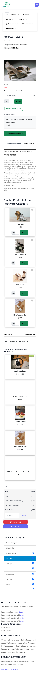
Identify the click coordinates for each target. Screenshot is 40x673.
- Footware (20, 579)
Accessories (15, 45)
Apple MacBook (20, 371)
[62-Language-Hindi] (20, 388)
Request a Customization (10, 670)
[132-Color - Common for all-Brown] (20, 463)
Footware (23, 45)
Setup (15, 15)
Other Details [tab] (29, 143)
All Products (10, 548)
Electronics (20, 558)
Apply (24, 515)
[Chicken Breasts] (20, 413)
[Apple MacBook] (20, 362)
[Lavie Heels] (20, 215)
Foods (20, 584)
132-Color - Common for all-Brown (20, 472)
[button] (37, 5)
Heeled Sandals (20, 254)
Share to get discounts (15, 133)
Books (20, 569)
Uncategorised (20, 553)
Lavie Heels (20, 224)
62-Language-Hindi (20, 396)
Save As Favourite (14, 109)
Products (9, 19)
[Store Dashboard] (7, 14)
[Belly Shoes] (20, 276)
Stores (25, 15)
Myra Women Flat (19, 315)
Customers (11, 24)
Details (8, 125)
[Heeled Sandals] (20, 246)
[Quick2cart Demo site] (6, 4)
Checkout (16, 526)
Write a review (30, 334)
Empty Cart (16, 522)
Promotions (27, 24)
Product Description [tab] (13, 143)
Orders (23, 19)
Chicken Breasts (20, 421)
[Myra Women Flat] (20, 306)
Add (19, 101)
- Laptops (20, 563)
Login (21, 612)
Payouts (11, 28)
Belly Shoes (20, 285)
